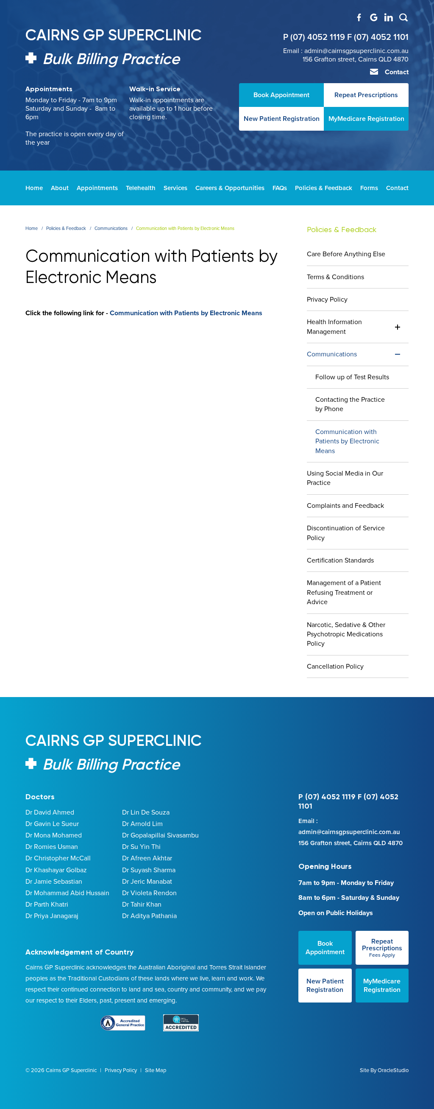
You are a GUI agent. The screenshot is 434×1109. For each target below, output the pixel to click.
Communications (332, 354)
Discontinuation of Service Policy (346, 532)
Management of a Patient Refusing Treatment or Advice (344, 592)
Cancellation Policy (335, 666)
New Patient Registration (325, 985)
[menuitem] (34, 188)
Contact (396, 72)
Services (175, 188)
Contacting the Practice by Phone (350, 404)
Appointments (97, 188)
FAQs (280, 188)
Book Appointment (325, 947)
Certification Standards (340, 560)
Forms (369, 188)
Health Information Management (334, 326)
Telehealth (141, 188)
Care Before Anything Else (346, 254)
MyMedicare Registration (382, 985)
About (60, 188)
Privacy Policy (327, 299)
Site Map (155, 1070)
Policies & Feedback (323, 188)
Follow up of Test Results (352, 377)
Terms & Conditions (335, 277)
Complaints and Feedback (345, 505)
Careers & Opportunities (229, 188)
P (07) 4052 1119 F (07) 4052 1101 (346, 37)
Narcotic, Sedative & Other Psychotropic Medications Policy (346, 634)
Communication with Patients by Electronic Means (186, 313)
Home (34, 188)
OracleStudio (393, 1070)
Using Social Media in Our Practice (345, 477)
